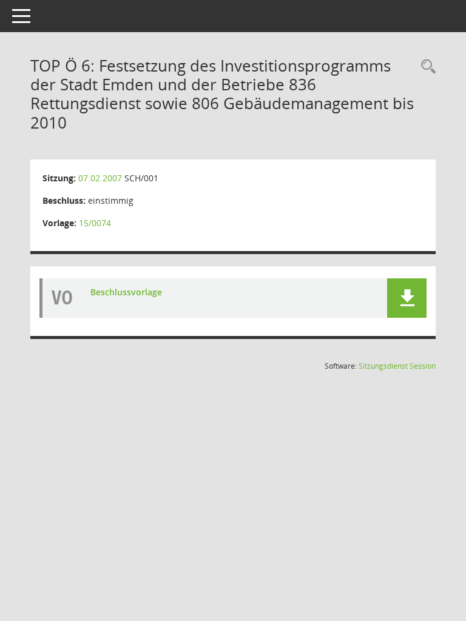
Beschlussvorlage (126, 292)
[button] (407, 298)
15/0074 (95, 223)
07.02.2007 (100, 178)
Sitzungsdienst (397, 366)
